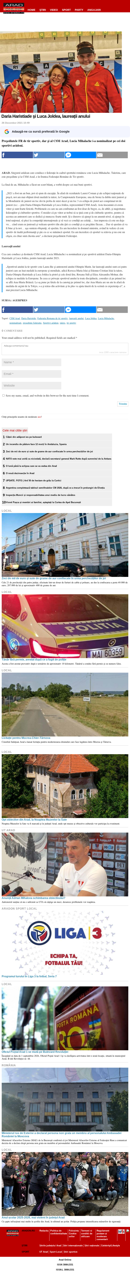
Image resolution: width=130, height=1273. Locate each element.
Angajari (94, 9)
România (9, 1065)
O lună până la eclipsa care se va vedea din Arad (31, 466)
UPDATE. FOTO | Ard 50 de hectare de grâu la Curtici (33, 480)
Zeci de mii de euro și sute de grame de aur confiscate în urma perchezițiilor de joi (49, 451)
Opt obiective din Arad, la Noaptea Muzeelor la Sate (34, 819)
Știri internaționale (73, 1245)
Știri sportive (70, 1252)
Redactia (43, 1230)
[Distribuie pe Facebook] (17, 155)
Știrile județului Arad (50, 1245)
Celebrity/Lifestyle (110, 1245)
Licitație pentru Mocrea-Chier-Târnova (26, 737)
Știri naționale (91, 1245)
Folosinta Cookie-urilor (74, 1233)
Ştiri (42, 9)
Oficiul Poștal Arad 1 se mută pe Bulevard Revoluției (35, 1051)
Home (31, 9)
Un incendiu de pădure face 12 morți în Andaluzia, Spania (36, 444)
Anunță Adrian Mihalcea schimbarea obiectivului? (33, 898)
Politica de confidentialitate (58, 1232)
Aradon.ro (28, 1230)
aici (39, 416)
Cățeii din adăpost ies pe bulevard (24, 437)
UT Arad (8, 830)
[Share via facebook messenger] (80, 155)
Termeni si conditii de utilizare (86, 1233)
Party (79, 9)
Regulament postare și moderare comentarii (103, 1235)
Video (54, 9)
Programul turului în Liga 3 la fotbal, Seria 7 (29, 976)
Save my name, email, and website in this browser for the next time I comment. (47, 395)
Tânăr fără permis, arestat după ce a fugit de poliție (34, 659)
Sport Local (56, 1252)
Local (7, 510)
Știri (24, 1245)
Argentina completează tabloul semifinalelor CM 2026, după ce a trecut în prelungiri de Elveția (55, 488)
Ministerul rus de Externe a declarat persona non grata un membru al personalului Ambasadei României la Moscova (61, 1135)
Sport (66, 9)
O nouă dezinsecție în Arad (20, 473)
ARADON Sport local (19, 908)
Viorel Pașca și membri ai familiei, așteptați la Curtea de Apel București (43, 502)
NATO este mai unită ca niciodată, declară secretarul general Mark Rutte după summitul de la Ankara (58, 458)
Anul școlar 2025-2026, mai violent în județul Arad (33, 1217)
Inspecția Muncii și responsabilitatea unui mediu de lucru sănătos (40, 495)
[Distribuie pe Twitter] (49, 155)
